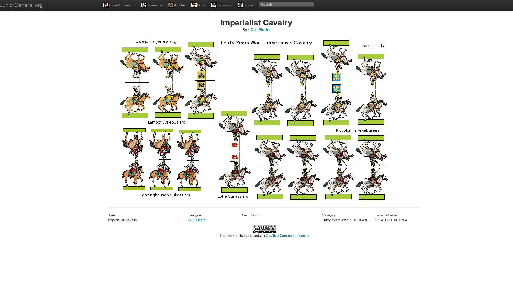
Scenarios (154, 4)
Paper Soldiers (121, 4)
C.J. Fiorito (261, 29)
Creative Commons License (287, 235)
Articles (180, 4)
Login (248, 4)
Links (201, 4)
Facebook (224, 4)
